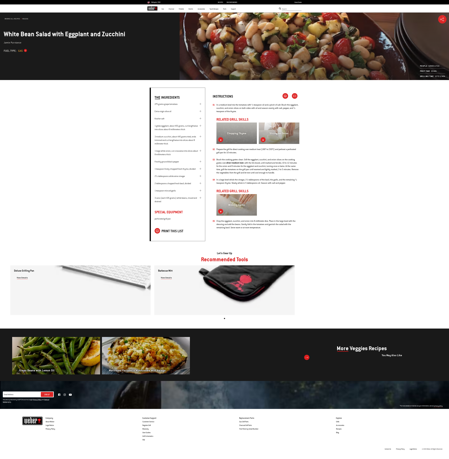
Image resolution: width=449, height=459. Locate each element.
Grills (337, 422)
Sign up (47, 394)
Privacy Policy (37, 400)
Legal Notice (50, 425)
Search (284, 9)
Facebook (59, 394)
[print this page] (286, 96)
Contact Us (388, 449)
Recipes (339, 429)
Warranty (145, 429)
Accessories (340, 425)
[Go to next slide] (306, 357)
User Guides (146, 433)
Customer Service (148, 422)
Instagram (64, 394)
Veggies (25, 19)
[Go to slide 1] (224, 318)
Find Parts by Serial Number (248, 429)
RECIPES (220, 2)
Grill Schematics (147, 436)
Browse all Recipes (12, 19)
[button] (165, 8)
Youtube (70, 394)
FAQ (143, 440)
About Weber (50, 422)
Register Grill (146, 425)
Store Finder (298, 2)
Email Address (8, 394)
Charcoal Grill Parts (245, 425)
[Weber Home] (152, 8)
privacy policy (438, 406)
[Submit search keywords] (280, 8)
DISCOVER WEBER (232, 2)
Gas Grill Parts (243, 422)
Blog (337, 433)
